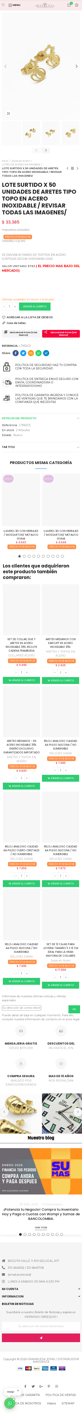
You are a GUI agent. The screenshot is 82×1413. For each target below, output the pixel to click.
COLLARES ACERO (21, 655)
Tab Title (8, 447)
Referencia (9, 425)
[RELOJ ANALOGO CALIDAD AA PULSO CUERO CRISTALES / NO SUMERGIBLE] (21, 817)
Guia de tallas (16, 323)
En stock (8, 430)
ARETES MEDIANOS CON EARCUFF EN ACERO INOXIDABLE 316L (61, 643)
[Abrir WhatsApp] (9, 1403)
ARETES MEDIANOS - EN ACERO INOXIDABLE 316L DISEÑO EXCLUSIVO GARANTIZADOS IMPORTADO (21, 746)
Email (31, 353)
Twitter (23, 353)
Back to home (72, 168)
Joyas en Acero (61, 960)
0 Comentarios (52, 1204)
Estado (6, 435)
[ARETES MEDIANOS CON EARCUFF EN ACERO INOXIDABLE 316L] (60, 609)
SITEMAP (68, 1403)
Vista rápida (30, 488)
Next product (77, 168)
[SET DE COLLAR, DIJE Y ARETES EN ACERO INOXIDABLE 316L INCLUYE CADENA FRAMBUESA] (21, 609)
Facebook (16, 353)
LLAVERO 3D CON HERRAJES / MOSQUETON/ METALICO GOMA (21, 534)
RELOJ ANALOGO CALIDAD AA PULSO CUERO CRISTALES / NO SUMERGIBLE (21, 850)
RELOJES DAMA (60, 753)
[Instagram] (56, 1386)
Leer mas (41, 1227)
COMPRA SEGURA (21, 1076)
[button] (6, 66)
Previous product (68, 168)
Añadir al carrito (35, 306)
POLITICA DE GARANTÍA (23, 1395)
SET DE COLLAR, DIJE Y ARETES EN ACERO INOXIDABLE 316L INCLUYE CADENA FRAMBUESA (21, 645)
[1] (41, 1337)
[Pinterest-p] (48, 1386)
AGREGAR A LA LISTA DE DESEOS (30, 317)
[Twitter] (33, 1386)
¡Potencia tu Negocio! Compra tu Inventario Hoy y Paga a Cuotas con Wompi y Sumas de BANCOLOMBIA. (41, 1214)
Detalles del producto (19, 418)
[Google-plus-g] (41, 1386)
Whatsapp (38, 353)
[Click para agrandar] (8, 113)
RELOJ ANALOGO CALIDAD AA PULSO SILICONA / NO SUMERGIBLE (60, 744)
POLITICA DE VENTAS (61, 1395)
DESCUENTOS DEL (61, 1043)
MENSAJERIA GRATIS (21, 1043)
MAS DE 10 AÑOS (61, 1076)
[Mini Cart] (67, 5)
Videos (51, 1403)
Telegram (46, 353)
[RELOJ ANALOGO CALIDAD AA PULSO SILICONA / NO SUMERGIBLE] (60, 711)
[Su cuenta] (75, 5)
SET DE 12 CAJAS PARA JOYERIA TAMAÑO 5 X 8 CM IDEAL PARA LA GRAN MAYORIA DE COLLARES (60, 950)
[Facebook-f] (25, 1386)
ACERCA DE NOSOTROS (24, 1403)
